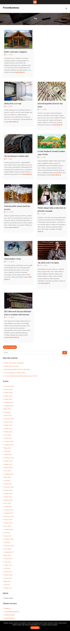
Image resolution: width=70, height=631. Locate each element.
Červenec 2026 (9, 386)
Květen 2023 (8, 493)
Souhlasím (35, 628)
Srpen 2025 (8, 415)
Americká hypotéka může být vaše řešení (17, 369)
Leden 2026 (8, 399)
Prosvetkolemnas (11, 7)
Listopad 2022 (8, 513)
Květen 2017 (8, 588)
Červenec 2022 (9, 516)
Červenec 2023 (9, 487)
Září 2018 (7, 568)
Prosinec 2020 (8, 539)
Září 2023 (7, 480)
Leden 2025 (8, 438)
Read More (19, 72)
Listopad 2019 (8, 552)
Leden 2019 (8, 565)
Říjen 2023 (7, 477)
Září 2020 (7, 542)
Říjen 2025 (7, 409)
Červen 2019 (8, 558)
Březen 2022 (8, 523)
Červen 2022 (8, 519)
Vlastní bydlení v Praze (12, 259)
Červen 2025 (8, 422)
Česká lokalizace (9, 618)
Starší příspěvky (11, 347)
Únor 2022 (7, 526)
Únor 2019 (7, 562)
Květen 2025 (8, 425)
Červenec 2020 (9, 545)
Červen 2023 (8, 490)
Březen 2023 (8, 500)
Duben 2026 (8, 396)
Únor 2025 (7, 435)
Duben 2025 (8, 428)
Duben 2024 (8, 464)
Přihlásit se (7, 608)
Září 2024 (7, 451)
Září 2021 (7, 532)
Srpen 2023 (8, 484)
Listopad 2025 (8, 406)
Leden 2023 (8, 506)
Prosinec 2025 (8, 402)
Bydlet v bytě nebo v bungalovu (15, 52)
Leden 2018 (8, 578)
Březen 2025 (8, 432)
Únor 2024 (7, 471)
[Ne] (68, 626)
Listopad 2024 (8, 445)
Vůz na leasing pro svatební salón (16, 156)
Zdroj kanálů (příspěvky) (11, 611)
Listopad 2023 (8, 474)
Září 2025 (7, 412)
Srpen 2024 (8, 454)
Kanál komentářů (9, 615)
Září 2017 (7, 585)
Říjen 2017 (7, 581)
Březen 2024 (8, 467)
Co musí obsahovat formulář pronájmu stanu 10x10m (21, 376)
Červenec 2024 (9, 458)
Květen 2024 (8, 461)
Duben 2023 (8, 497)
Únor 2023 (7, 503)
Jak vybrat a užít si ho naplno (48, 263)
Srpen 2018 (8, 572)
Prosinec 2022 (8, 510)
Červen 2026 (8, 389)
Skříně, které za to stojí (12, 103)
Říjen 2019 (7, 555)
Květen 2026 (8, 393)
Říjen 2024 (7, 448)
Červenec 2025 (9, 419)
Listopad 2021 (8, 529)
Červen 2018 (8, 575)
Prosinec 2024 (8, 441)
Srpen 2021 (8, 536)
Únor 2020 (7, 549)
